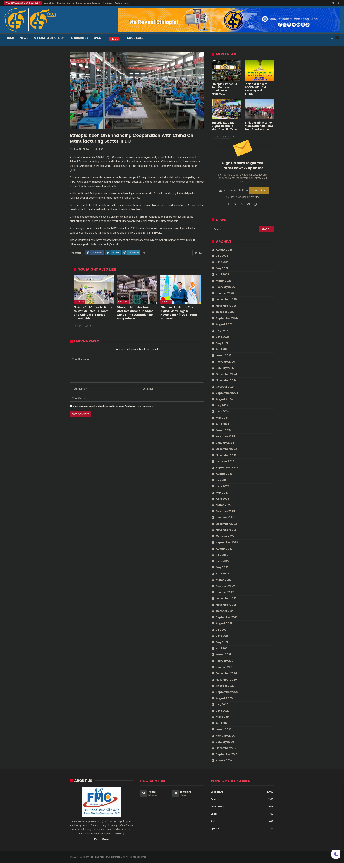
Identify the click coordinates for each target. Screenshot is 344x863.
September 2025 (227, 318)
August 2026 (224, 249)
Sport (98, 38)
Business (81, 38)
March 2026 (223, 281)
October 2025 (225, 312)
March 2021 (223, 654)
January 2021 (224, 667)
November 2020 (226, 679)
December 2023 (226, 449)
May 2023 (222, 492)
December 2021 (226, 598)
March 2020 (224, 729)
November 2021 (226, 605)
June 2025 (222, 337)
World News (217, 806)
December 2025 (226, 299)
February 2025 (225, 362)
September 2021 (226, 617)
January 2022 (225, 592)
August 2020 (224, 698)
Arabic (118, 2)
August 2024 (224, 399)
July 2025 (222, 330)
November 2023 (226, 455)
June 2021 (222, 636)
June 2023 (222, 486)
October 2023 (225, 461)
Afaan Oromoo (92, 2)
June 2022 (222, 561)
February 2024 (225, 436)
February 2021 (225, 661)
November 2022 (226, 530)
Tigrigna (107, 2)
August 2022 (224, 549)
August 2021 (224, 623)
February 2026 (225, 287)
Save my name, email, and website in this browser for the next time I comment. (113, 406)
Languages (134, 38)
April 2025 (222, 349)
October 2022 (225, 536)
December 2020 (226, 673)
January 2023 (225, 517)
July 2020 (222, 704)
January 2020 (225, 742)
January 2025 (225, 368)
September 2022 (227, 542)
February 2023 (225, 511)
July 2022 (222, 555)
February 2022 (225, 586)
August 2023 (224, 474)
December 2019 (226, 748)
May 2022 (222, 567)
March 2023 (223, 505)
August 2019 (224, 760)
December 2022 (226, 524)
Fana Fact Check (51, 38)
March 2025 (223, 355)
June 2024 (223, 411)
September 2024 (227, 393)
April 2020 (222, 723)
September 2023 (227, 467)
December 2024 (226, 374)
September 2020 (227, 692)
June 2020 (223, 711)
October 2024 (225, 386)
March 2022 (223, 580)
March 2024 (224, 430)
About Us (49, 2)
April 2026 (222, 274)
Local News (217, 791)
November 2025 (226, 305)
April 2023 (222, 499)
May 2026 (222, 268)
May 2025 (222, 343)
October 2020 (225, 685)
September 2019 (226, 754)
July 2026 (222, 256)
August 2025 (224, 324)
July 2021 (222, 629)
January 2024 (225, 442)
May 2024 (222, 418)
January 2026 (225, 293)
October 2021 (225, 611)
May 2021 (222, 642)
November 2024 (226, 380)
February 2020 (225, 735)
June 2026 (222, 262)
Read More (101, 839)
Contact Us (63, 2)
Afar (126, 2)
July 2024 (222, 405)
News (24, 38)
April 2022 (222, 573)
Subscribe (259, 190)
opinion (215, 828)
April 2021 (222, 648)
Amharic (77, 2)
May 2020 (222, 717)
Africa (214, 821)
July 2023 (222, 480)
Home (10, 38)
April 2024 (222, 424)
